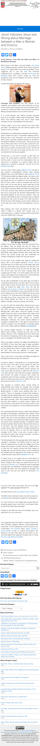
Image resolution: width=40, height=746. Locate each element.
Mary (23, 287)
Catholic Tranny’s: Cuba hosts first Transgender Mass (20, 560)
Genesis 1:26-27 (33, 262)
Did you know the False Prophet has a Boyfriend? (15, 677)
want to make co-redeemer (16, 289)
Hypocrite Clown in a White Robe (10, 641)
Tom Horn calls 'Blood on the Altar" (12, 537)
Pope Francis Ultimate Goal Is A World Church (14, 697)
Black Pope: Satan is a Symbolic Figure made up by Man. (17, 664)
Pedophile (4, 75)
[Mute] (32, 584)
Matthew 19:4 (26, 454)
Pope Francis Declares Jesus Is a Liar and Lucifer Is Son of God (19, 616)
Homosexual (32, 73)
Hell (8, 69)
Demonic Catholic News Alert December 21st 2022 (15, 633)
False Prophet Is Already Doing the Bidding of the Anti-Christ (18, 652)
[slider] (36, 584)
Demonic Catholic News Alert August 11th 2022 (14, 636)
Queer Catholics (8, 552)
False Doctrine (7, 550)
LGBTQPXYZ (22, 550)
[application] (20, 584)
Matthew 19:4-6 (26, 170)
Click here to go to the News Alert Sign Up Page (13, 601)
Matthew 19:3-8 (34, 174)
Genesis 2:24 (21, 381)
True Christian (15, 528)
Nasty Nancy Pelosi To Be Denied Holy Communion (15, 638)
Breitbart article (5, 166)
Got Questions (31, 326)
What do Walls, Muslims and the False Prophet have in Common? (19, 722)
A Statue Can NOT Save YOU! (9, 649)
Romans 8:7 (14, 464)
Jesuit (15, 550)
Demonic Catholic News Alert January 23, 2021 (14, 716)
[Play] (3, 584)
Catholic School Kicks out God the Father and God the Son (17, 683)
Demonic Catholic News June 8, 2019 (11, 702)
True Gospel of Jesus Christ (25, 492)
